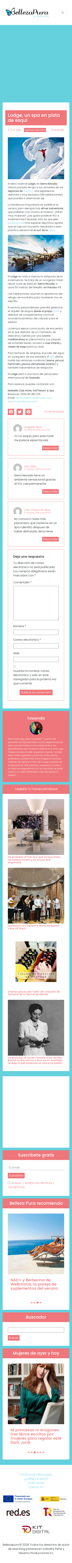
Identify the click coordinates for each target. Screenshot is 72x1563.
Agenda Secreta (35, 130)
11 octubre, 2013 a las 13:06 (37, 512)
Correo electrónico (27, 640)
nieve (51, 230)
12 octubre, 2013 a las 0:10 (37, 429)
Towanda (57, 130)
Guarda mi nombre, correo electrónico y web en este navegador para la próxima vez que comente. (34, 677)
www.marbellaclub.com (22, 401)
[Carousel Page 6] (43, 1452)
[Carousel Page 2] (35, 1303)
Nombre (19, 626)
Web (16, 653)
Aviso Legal (36, 1483)
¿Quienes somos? (36, 1479)
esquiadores (16, 223)
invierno (28, 191)
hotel (55, 311)
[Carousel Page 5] (40, 1452)
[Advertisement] (36, 62)
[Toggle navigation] (63, 12)
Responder (50, 448)
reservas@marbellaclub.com (34, 398)
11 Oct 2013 (14, 130)
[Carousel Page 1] (32, 1303)
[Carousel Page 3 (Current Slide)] (38, 1303)
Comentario (22, 582)
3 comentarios (54, 412)
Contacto (36, 1487)
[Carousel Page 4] (40, 1303)
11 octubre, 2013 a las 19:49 (37, 469)
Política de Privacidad (36, 1475)
